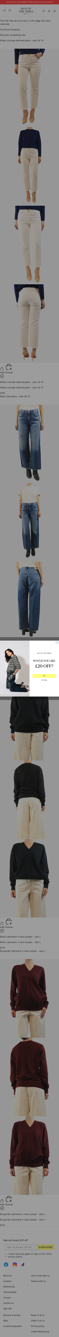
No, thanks (44, 680)
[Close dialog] (57, 642)
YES (44, 676)
